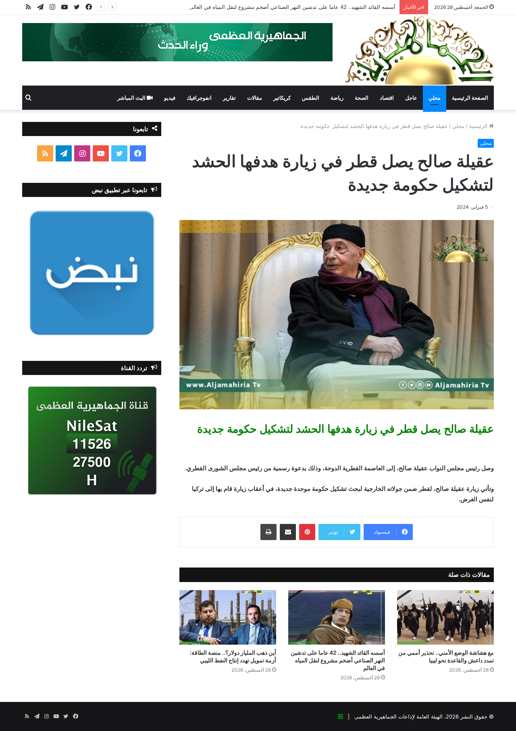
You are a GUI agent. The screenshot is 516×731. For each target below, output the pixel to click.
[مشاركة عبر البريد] (288, 532)
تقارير (229, 97)
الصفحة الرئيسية (470, 97)
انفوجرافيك (199, 97)
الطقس (310, 97)
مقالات (254, 97)
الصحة (361, 97)
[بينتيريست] (307, 532)
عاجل (411, 97)
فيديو (169, 97)
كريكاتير (282, 97)
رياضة (337, 97)
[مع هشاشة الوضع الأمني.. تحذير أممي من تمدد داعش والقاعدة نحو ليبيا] (445, 617)
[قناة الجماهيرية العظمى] (419, 50)
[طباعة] (268, 532)
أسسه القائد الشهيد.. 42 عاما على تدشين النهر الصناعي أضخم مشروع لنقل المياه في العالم (292, 7)
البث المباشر (132, 97)
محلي (435, 97)
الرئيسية (479, 126)
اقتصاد (387, 97)
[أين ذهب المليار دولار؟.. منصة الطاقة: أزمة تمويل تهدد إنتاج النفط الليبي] (227, 617)
